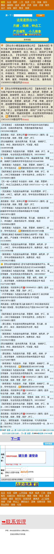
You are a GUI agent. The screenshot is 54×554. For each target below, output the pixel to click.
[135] (48, 430)
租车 (45, 2)
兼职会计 (25, 501)
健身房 (36, 499)
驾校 (49, 501)
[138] (8, 433)
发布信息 (27, 40)
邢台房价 (5, 504)
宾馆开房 (27, 499)
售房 (27, 2)
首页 (8, 430)
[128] (19, 430)
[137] (4, 433)
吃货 (9, 493)
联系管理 (14, 522)
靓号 (47, 5)
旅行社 (18, 499)
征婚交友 (11, 496)
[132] (36, 430)
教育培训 (21, 496)
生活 (9, 2)
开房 (29, 5)
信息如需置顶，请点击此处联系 (27, 35)
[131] (32, 430)
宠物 (33, 501)
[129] (23, 430)
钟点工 (16, 501)
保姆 (27, 8)
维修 (35, 496)
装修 (39, 2)
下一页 (23, 433)
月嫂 (9, 501)
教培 (21, 8)
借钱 (9, 8)
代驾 (19, 504)
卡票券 (4, 499)
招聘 (15, 2)
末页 (29, 433)
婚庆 (15, 8)
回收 (35, 5)
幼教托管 (41, 501)
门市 (33, 2)
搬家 (3, 5)
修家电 (10, 5)
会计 (3, 8)
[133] (40, 430)
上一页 (13, 430)
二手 (21, 2)
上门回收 (45, 499)
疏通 (23, 5)
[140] (17, 433)
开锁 (41, 5)
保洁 (17, 5)
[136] (52, 430)
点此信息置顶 (27, 484)
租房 (37, 493)
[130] (28, 430)
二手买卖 (23, 493)
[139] (13, 433)
